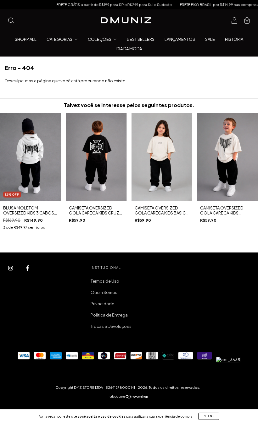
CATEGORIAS (60, 39)
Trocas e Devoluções (111, 326)
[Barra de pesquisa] (11, 21)
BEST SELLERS (140, 39)
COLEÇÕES (100, 39)
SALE (210, 39)
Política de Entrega (109, 314)
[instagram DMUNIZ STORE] (11, 268)
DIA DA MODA (129, 48)
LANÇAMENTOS (180, 39)
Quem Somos (104, 292)
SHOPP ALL (25, 39)
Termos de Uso (105, 281)
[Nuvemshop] (129, 397)
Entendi (209, 416)
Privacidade (102, 303)
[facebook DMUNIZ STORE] (27, 268)
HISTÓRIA (234, 39)
